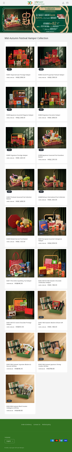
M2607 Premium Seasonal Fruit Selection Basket (19, 198)
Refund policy (46, 424)
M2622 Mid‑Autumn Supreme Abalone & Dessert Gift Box (19, 365)
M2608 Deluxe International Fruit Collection (51, 197)
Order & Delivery (26, 424)
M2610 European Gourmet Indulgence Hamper (50, 239)
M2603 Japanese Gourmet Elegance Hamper (20, 115)
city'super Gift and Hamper (16, 447)
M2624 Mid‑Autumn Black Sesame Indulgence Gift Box (17, 407)
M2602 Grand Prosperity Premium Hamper (51, 75)
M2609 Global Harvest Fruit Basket (17, 239)
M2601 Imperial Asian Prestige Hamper (19, 75)
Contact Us (36, 424)
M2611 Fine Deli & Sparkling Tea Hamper (19, 281)
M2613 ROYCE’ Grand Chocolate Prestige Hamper (19, 323)
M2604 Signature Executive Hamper (49, 115)
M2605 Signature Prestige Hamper (17, 155)
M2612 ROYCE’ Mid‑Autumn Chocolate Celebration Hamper (49, 281)
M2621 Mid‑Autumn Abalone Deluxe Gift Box (50, 323)
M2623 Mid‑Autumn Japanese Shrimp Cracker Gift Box (49, 365)
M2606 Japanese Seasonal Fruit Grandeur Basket (51, 156)
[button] (4, 3)
